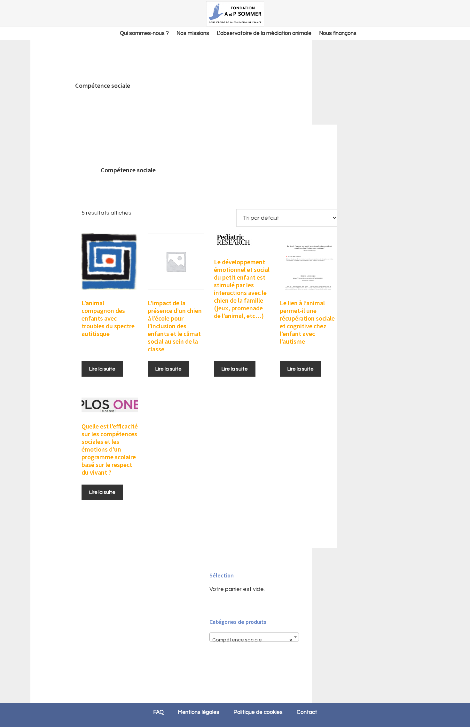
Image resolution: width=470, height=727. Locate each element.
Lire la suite (102, 369)
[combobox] (254, 637)
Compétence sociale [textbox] (252, 639)
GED (235, 14)
